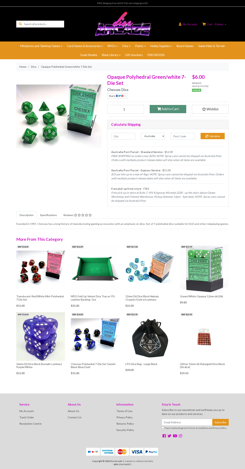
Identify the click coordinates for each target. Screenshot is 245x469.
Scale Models (88, 55)
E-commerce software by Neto (138, 461)
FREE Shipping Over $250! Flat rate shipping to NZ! (122, 3)
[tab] (26, 215)
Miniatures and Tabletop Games (40, 46)
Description (26, 215)
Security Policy (125, 430)
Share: (112, 95)
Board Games (185, 46)
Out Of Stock (95, 290)
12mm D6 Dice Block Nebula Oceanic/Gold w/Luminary (142, 298)
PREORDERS (156, 55)
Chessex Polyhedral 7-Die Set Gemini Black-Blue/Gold (93, 365)
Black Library (110, 55)
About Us (73, 411)
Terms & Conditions (198, 428)
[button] (210, 109)
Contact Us (75, 417)
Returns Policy (125, 423)
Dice (125, 46)
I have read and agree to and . (195, 428)
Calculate (214, 136)
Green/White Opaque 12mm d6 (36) (201, 296)
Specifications (48, 215)
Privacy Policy (124, 417)
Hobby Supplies (160, 46)
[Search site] (20, 24)
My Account (26, 411)
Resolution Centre (30, 423)
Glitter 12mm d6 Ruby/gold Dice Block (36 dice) (202, 365)
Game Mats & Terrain (211, 46)
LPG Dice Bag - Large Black (141, 364)
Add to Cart (170, 109)
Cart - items (215, 24)
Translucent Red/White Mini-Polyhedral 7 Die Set (40, 298)
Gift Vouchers (134, 55)
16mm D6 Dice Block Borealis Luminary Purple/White (39, 365)
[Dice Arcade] (122, 23)
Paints (139, 46)
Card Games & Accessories (84, 46)
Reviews (68, 215)
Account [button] (190, 24)
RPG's (111, 46)
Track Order (26, 417)
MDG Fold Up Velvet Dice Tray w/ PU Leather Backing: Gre (93, 298)
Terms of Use (124, 411)
